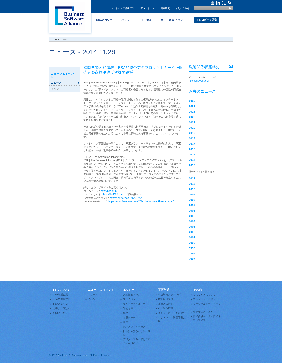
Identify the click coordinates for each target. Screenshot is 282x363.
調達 (125, 322)
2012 (192, 178)
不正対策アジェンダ (169, 294)
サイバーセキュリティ (135, 303)
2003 (192, 226)
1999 (192, 248)
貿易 (125, 312)
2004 (192, 221)
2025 (192, 100)
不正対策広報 (165, 308)
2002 (192, 232)
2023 (192, 111)
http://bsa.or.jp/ (109, 191)
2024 (192, 106)
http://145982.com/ (113, 194)
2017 (192, 143)
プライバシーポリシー (205, 299)
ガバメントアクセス (134, 326)
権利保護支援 (165, 299)
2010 (192, 189)
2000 (192, 242)
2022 (192, 117)
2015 (192, 154)
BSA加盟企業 (60, 294)
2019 (192, 133)
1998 (192, 253)
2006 (192, 210)
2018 (192, 138)
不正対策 (146, 19)
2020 (192, 127)
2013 (192, 165)
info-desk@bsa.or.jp (199, 80)
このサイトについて (204, 294)
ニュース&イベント (62, 75)
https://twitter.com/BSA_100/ (126, 197)
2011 (192, 183)
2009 (192, 194)
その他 (197, 289)
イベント (56, 88)
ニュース (56, 82)
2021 (192, 122)
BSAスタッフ (60, 303)
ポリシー (126, 19)
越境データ (129, 317)
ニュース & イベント (173, 19)
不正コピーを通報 (207, 19)
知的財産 (128, 308)
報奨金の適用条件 (203, 311)
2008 (192, 199)
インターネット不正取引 (172, 312)
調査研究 (165, 8)
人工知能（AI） (131, 294)
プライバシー (130, 299)
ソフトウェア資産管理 (122, 8)
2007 (192, 205)
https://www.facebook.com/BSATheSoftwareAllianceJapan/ (141, 201)
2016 (192, 149)
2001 (192, 237)
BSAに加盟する (61, 299)
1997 (192, 258)
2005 (192, 215)
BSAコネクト (147, 8)
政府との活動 (165, 303)
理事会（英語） (61, 308)
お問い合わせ (182, 8)
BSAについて (104, 19)
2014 (192, 159)
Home (54, 39)
